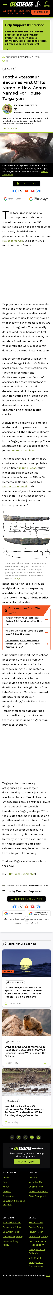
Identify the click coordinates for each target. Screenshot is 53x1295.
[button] (47, 3)
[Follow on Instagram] (25, 1137)
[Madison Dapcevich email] (16, 109)
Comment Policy (11, 1231)
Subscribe (8, 1196)
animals (13, 1042)
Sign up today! (26, 1161)
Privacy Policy (36, 1231)
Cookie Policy (36, 1227)
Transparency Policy (13, 1236)
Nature (10, 69)
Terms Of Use (36, 1222)
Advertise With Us (38, 1191)
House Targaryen (12, 240)
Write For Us (35, 1182)
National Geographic (15, 486)
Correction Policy (12, 1227)
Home (6, 1177)
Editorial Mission (12, 1222)
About (6, 1186)
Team (5, 1182)
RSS (48, 1275)
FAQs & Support (37, 1196)
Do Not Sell (35, 1257)
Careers (7, 1191)
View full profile (9, 128)
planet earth (16, 982)
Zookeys (16, 579)
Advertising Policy (38, 1236)
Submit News (36, 1186)
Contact (33, 1177)
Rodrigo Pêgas (27, 468)
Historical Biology (23, 450)
